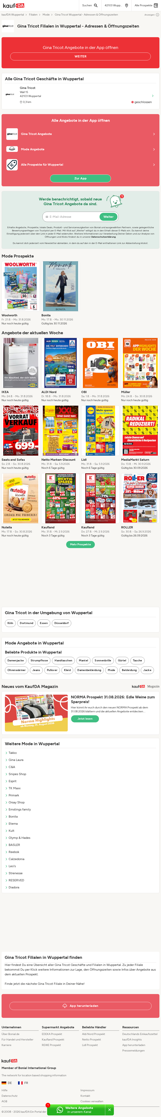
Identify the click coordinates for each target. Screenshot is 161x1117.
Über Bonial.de (10, 1034)
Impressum (87, 1090)
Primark (14, 795)
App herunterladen (133, 1045)
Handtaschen (63, 660)
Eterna (13, 823)
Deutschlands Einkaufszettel (139, 1034)
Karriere (6, 1045)
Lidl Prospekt (90, 1045)
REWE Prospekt (51, 1045)
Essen (44, 623)
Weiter (108, 217)
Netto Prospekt (91, 1039)
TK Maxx (15, 788)
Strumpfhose (39, 660)
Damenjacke (15, 660)
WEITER (80, 56)
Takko (13, 753)
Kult (11, 831)
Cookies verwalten (91, 1101)
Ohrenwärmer (16, 670)
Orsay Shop (17, 802)
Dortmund (26, 623)
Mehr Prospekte (80, 544)
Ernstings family (20, 809)
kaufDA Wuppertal (13, 14)
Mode (46, 14)
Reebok (14, 852)
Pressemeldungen (133, 1050)
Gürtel (122, 660)
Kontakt (85, 1096)
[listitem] (21, 293)
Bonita (13, 816)
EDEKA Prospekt (52, 1034)
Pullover (52, 670)
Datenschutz (9, 1096)
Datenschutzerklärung (103, 236)
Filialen (33, 14)
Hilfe (4, 1090)
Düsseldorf (61, 623)
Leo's (12, 866)
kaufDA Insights (132, 1039)
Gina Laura (16, 760)
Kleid (67, 670)
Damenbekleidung (89, 670)
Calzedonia (16, 859)
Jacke (147, 670)
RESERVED (16, 880)
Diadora (14, 887)
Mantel (83, 660)
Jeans (36, 670)
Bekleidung (129, 670)
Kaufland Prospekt (53, 1039)
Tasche (137, 660)
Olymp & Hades (19, 838)
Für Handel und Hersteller (17, 1039)
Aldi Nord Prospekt (93, 1034)
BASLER (14, 845)
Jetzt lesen (85, 718)
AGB (4, 1101)
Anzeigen (150, 14)
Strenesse (16, 873)
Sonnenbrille (103, 660)
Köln (10, 623)
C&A (12, 767)
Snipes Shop (17, 774)
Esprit (12, 781)
